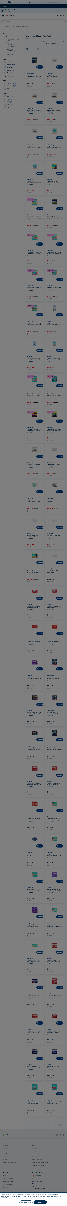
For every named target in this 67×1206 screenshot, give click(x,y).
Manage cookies (26, 1202)
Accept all (40, 1202)
